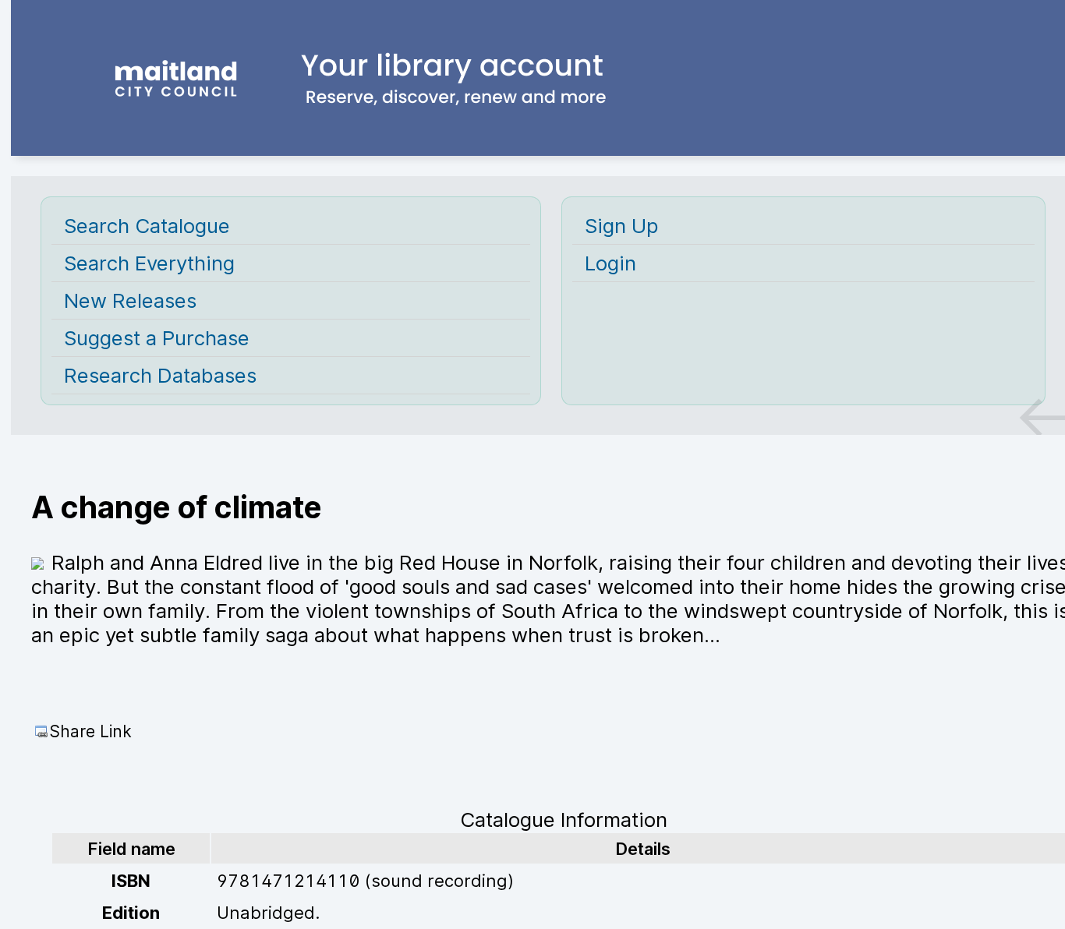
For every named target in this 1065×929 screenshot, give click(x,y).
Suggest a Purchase (156, 338)
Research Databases (160, 375)
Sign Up (622, 226)
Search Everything (149, 263)
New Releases (130, 300)
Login (610, 263)
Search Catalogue (147, 226)
